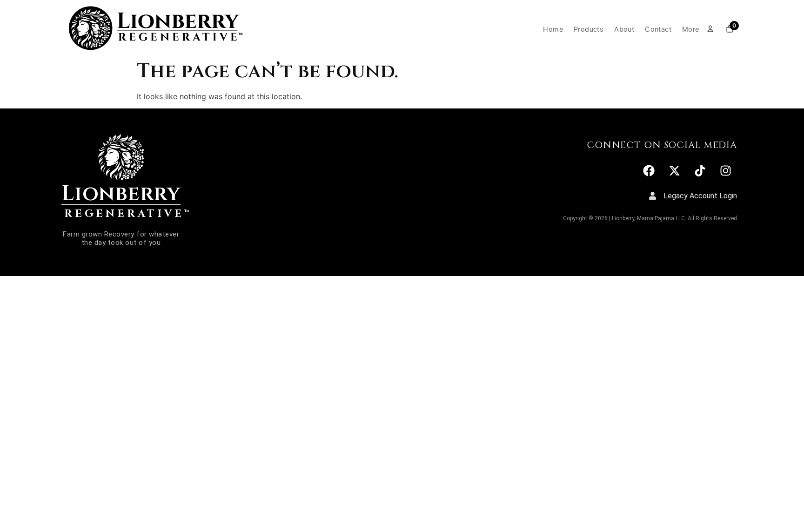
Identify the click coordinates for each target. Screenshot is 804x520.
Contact (658, 29)
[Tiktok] (699, 170)
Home (553, 29)
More (690, 29)
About (624, 29)
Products (588, 29)
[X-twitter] (674, 170)
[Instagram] (725, 170)
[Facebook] (648, 170)
